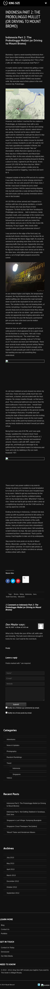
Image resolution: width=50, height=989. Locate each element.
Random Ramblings (14, 757)
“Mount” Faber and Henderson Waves (21, 832)
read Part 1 (34, 63)
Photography (11, 751)
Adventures (11, 739)
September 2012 (13, 893)
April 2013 (10, 869)
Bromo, (16, 594)
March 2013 (11, 875)
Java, (35, 594)
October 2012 (12, 887)
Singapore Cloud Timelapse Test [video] (22, 826)
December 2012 (13, 881)
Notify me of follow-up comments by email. (23, 708)
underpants (39, 536)
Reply (8, 648)
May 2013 (10, 863)
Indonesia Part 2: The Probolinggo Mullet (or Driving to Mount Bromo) (24, 40)
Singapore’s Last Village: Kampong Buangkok (24, 820)
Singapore (17, 774)
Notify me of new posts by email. (20, 713)
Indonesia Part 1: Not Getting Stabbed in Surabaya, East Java (26, 813)
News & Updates (13, 745)
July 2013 (10, 858)
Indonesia (16, 768)
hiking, (22, 594)
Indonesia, (28, 594)
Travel (9, 763)
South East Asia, (11, 597)
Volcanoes (21, 597)
